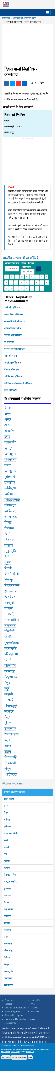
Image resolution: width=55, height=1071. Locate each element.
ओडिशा (7, 923)
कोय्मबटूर (10, 505)
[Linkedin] (24, 83)
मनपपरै (8, 700)
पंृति (8, 637)
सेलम (7, 751)
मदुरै (6, 688)
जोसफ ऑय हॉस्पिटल (13, 335)
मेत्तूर (7, 683)
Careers (8, 1004)
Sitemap (34, 1007)
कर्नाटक (7, 895)
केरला (6, 902)
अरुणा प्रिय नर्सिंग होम (13, 314)
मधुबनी (8, 694)
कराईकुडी (10, 471)
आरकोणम (10, 431)
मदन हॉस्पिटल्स (10, 356)
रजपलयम (10, 728)
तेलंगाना (7, 957)
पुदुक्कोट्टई (11, 643)
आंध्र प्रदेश (9, 799)
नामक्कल (10, 625)
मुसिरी (7, 723)
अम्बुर (7, 419)
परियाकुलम (11, 654)
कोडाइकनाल (12, 499)
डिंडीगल (9, 540)
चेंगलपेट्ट (10, 517)
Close (30, 1057)
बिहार (6, 812)
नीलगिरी (9, 631)
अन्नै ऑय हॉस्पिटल (12, 307)
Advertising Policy (13, 1011)
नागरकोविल (11, 620)
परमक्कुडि (10, 648)
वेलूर (7, 740)
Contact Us (36, 1000)
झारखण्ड (7, 888)
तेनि (6, 557)
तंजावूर (8, 545)
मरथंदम (8, 711)
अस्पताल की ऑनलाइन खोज (24, 18)
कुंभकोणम (10, 459)
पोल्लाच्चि (10, 665)
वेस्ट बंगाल (8, 985)
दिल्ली (6, 847)
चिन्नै (7, 534)
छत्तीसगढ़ (8, 826)
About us (9, 1000)
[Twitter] (12, 83)
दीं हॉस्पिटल (9, 342)
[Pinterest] (18, 83)
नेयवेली (8, 608)
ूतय (7, 562)
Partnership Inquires (14, 1015)
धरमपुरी (9, 603)
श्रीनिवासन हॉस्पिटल (13, 376)
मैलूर (7, 717)
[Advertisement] (27, 45)
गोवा (5, 854)
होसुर (7, 769)
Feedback (35, 1011)
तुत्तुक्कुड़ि (10, 551)
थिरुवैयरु (10, 597)
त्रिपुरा (7, 964)
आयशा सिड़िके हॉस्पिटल (14, 321)
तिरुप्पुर (8, 580)
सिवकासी (10, 763)
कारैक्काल (10, 494)
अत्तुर (7, 414)
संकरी (8, 746)
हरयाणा (7, 868)
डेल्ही (6, 840)
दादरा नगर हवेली (11, 833)
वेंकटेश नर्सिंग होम (11, 369)
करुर (7, 465)
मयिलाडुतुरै (11, 706)
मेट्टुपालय (10, 677)
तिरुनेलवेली (11, 574)
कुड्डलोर (10, 442)
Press (33, 1004)
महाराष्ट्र (7, 916)
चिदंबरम (9, 528)
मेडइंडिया (6, 18)
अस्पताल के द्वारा (12, 263)
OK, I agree (6, 1057)
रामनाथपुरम (11, 734)
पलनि (7, 660)
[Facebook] (6, 83)
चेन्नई (7, 408)
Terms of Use (30, 1051)
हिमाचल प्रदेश (10, 875)
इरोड (7, 436)
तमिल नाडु (8, 950)
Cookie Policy (5, 1051)
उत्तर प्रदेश (8, 971)
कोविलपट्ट (11, 511)
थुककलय (10, 591)
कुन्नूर (8, 448)
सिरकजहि (10, 757)
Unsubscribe (10, 1023)
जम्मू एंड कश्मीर (10, 881)
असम (6, 806)
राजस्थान (8, 943)
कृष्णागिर (9, 482)
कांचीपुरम (10, 488)
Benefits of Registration (16, 1007)
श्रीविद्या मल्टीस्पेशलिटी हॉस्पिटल (18, 383)
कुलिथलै (9, 477)
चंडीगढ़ (7, 819)
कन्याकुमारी (11, 454)
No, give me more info (19, 1057)
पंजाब (6, 936)
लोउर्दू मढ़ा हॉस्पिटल (12, 362)
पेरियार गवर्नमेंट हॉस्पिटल (14, 349)
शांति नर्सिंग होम (10, 390)
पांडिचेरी (7, 930)
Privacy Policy (15, 1051)
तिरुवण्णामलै (12, 585)
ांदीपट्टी (10, 774)
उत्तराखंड (8, 978)
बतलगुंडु (9, 671)
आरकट (9, 425)
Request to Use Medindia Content (20, 1019)
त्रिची (8, 568)
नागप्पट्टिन (11, 614)
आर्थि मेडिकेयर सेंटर (12, 328)
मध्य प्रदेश (8, 909)
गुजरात (7, 861)
